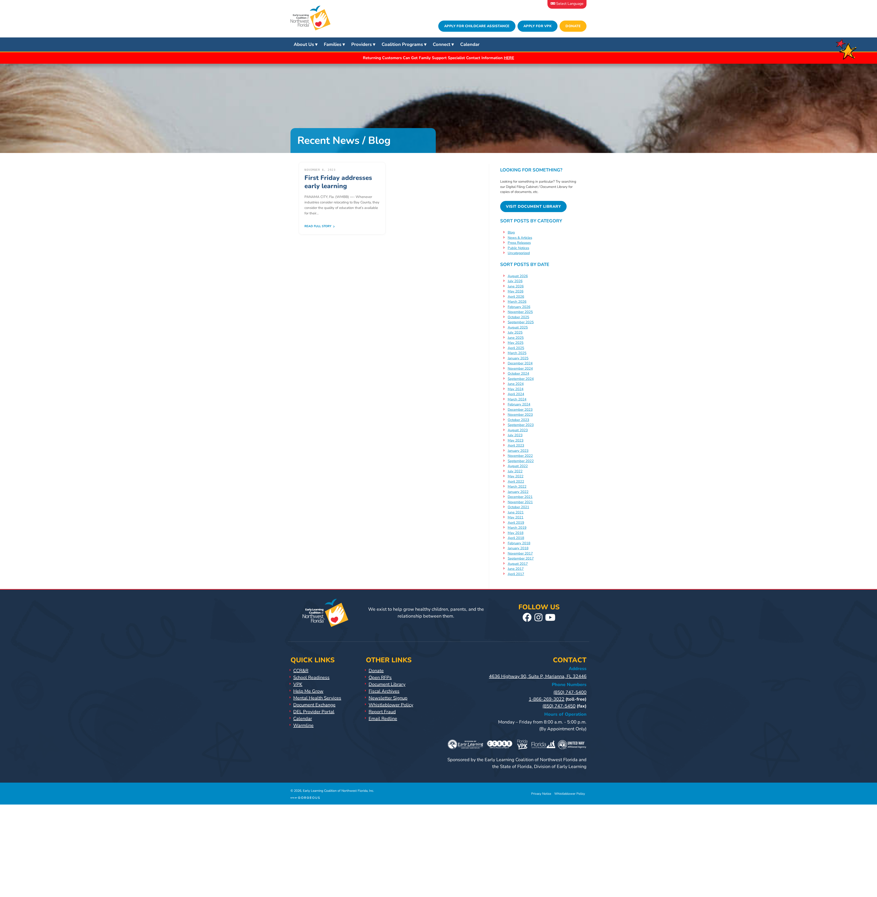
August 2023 (518, 430)
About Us (304, 44)
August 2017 (518, 563)
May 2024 (515, 389)
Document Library (387, 684)
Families (332, 44)
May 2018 (515, 533)
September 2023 (521, 425)
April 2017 (516, 574)
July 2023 (515, 435)
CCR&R (300, 671)
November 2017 (520, 553)
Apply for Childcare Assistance (477, 26)
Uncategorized (519, 253)
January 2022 (518, 491)
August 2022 (518, 466)
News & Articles (520, 237)
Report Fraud (382, 712)
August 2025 (518, 327)
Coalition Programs (402, 44)
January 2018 (518, 548)
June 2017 (516, 568)
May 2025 (515, 342)
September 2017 (521, 558)
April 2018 (516, 538)
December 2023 (520, 409)
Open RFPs (380, 677)
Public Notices (518, 248)
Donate (573, 26)
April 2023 (516, 445)
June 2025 (516, 337)
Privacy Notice (541, 794)
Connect (441, 44)
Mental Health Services (317, 698)
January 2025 (518, 358)
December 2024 (520, 363)
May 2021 (515, 517)
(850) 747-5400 (569, 692)
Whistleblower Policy (391, 705)
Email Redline (383, 718)
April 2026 (516, 296)
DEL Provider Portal (313, 712)
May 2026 (515, 291)
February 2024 (519, 404)
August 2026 (518, 276)
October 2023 (518, 420)
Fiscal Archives (384, 691)
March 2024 (517, 399)
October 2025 (518, 317)
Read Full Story (318, 226)
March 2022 (517, 486)
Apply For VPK (537, 26)
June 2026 (516, 286)
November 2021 (520, 502)
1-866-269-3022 (546, 699)
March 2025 (517, 353)
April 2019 (516, 522)
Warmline (303, 725)
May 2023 (515, 440)
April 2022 (516, 481)
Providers (361, 44)
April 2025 (516, 348)
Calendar (470, 44)
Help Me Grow (308, 691)
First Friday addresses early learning (338, 182)
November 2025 (520, 312)
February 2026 (519, 307)
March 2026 (517, 301)
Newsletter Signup (388, 698)
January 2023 (518, 450)
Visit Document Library (533, 206)
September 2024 (521, 378)
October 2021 (518, 507)
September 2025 (521, 322)
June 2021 (516, 512)
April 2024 (516, 394)
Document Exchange (314, 705)
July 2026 (515, 281)
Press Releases (519, 242)
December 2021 (520, 497)
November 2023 (520, 414)
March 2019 (517, 527)
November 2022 (520, 455)
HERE (509, 58)
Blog (511, 232)
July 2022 (515, 471)
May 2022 (515, 476)
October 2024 (518, 373)
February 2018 (519, 543)
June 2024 (516, 383)
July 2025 (515, 332)
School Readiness (311, 677)
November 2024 (520, 368)
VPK (297, 684)
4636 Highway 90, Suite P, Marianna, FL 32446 (537, 676)
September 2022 (521, 461)
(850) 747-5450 (559, 706)
